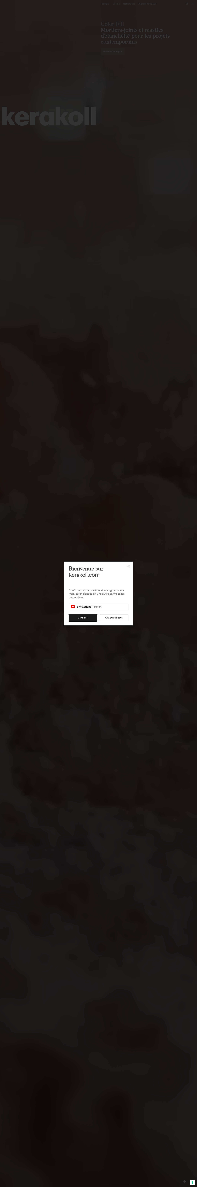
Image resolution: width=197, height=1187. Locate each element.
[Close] (128, 566)
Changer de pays (114, 617)
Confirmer (83, 617)
